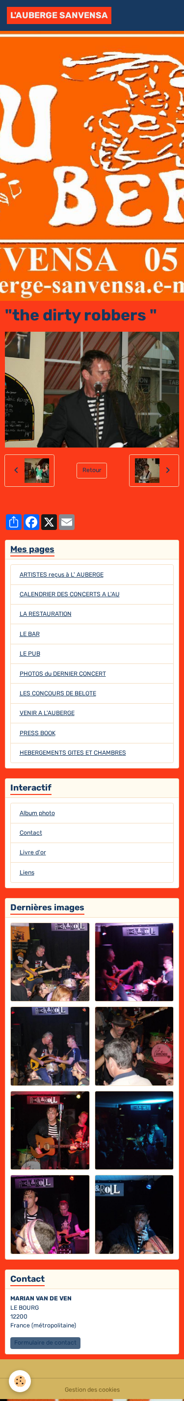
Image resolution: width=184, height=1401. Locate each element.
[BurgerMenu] (166, 15)
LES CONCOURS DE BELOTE (58, 693)
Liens (27, 872)
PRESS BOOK (37, 733)
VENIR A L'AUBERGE (47, 713)
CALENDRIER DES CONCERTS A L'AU (70, 594)
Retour (92, 470)
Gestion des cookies (92, 1389)
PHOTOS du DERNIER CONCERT (63, 673)
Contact (31, 832)
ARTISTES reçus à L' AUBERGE (62, 574)
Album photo (37, 813)
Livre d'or (33, 852)
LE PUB (30, 653)
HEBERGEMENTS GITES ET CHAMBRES (73, 752)
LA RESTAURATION (46, 613)
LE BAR (30, 634)
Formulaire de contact (45, 1342)
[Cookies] (20, 1381)
